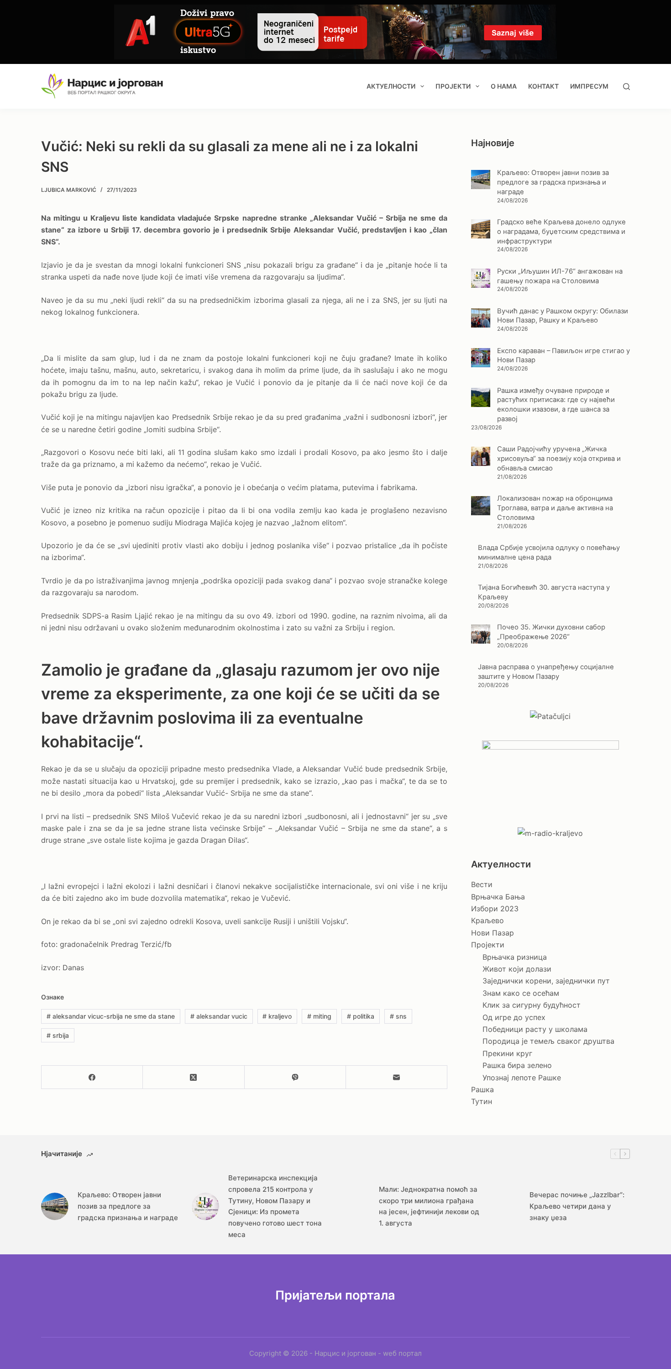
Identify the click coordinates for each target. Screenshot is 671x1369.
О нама (504, 86)
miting (319, 1016)
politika (360, 1016)
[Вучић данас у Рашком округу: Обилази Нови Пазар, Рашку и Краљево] (480, 318)
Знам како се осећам (520, 993)
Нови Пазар (492, 932)
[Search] (626, 86)
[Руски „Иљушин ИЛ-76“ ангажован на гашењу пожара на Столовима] (480, 278)
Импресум (589, 86)
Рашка (482, 1089)
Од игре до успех (513, 1017)
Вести (482, 884)
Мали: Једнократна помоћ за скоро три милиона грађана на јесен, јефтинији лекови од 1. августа (429, 1206)
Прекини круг (507, 1053)
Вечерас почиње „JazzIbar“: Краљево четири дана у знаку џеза (576, 1206)
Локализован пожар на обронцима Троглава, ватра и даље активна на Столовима (555, 508)
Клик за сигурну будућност (531, 1005)
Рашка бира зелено (517, 1065)
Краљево (487, 920)
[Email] (396, 1077)
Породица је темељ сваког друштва (548, 1041)
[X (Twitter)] (193, 1077)
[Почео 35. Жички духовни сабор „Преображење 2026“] (480, 634)
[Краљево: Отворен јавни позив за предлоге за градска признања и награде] (480, 179)
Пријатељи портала (335, 1295)
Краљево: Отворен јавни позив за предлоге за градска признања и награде (553, 182)
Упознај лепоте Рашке (521, 1077)
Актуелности (391, 86)
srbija (58, 1035)
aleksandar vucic (218, 1016)
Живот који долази (516, 968)
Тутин (481, 1101)
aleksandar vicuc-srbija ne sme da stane (111, 1016)
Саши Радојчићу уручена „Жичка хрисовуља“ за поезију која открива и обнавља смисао (559, 458)
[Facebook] (92, 1077)
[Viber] (295, 1077)
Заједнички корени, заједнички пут (546, 980)
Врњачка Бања (498, 896)
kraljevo (277, 1016)
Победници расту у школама (534, 1029)
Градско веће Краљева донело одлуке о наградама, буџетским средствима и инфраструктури (561, 231)
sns (398, 1016)
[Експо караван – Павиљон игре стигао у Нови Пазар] (480, 357)
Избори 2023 (495, 908)
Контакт (543, 86)
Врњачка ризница (514, 957)
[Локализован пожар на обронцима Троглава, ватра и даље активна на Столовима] (480, 505)
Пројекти (453, 86)
